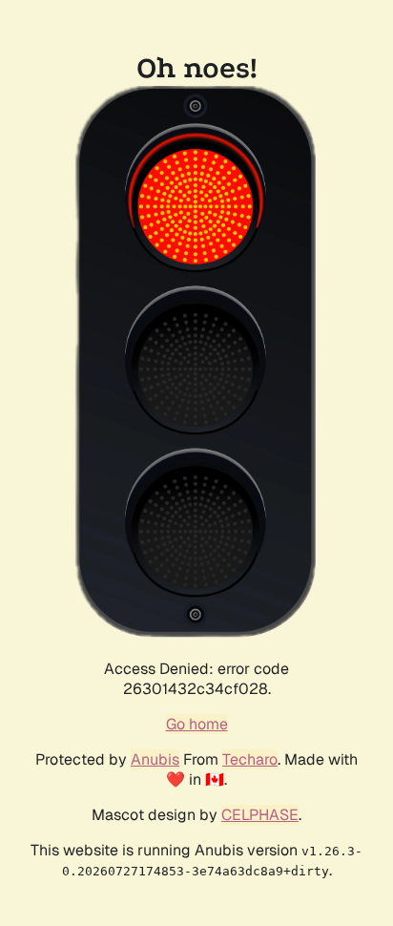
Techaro (250, 759)
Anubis (155, 759)
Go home (197, 724)
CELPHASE (260, 815)
